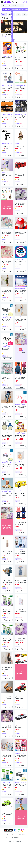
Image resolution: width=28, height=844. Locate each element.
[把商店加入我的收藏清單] (25, 359)
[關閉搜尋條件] (9, 5)
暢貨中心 (11, 16)
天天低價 (11, 22)
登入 (24, 2)
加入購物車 (8, 68)
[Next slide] (12, 48)
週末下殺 (11, 31)
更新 (25, 834)
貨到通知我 (7, 591)
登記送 (11, 13)
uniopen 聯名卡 (18, 9)
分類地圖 (19, 841)
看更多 (11, 40)
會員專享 (11, 35)
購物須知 (19, 837)
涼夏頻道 (11, 25)
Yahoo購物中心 (10, 2)
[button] (14, 39)
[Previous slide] (2, 48)
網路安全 (9, 841)
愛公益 (11, 38)
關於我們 (14, 837)
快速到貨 (11, 19)
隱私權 (14, 841)
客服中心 (8, 837)
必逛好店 (11, 28)
